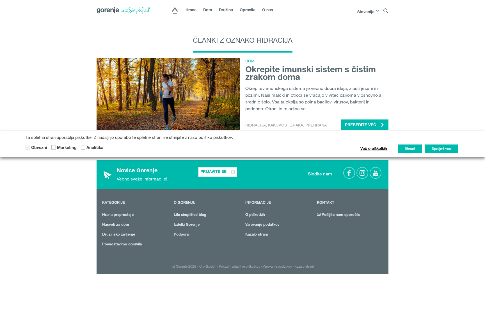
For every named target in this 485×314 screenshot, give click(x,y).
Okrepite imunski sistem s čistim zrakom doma (310, 74)
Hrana (191, 10)
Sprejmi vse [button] (441, 148)
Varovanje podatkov (262, 225)
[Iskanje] (385, 11)
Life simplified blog (190, 215)
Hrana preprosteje (118, 215)
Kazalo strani (256, 235)
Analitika (94, 148)
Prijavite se (214, 172)
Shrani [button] (410, 148)
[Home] (175, 11)
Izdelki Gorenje (187, 225)
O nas (267, 10)
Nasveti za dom (115, 225)
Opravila (247, 10)
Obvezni (39, 148)
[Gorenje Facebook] (349, 173)
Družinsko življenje (118, 235)
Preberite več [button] (361, 125)
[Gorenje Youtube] (375, 173)
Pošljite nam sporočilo (340, 215)
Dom (207, 10)
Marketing (67, 148)
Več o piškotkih (373, 148)
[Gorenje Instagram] (362, 173)
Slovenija (365, 12)
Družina (226, 10)
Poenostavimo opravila (122, 245)
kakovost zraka (285, 125)
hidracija (255, 125)
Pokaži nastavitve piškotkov (239, 266)
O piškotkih (255, 215)
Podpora (181, 235)
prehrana (316, 125)
